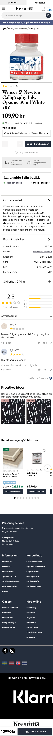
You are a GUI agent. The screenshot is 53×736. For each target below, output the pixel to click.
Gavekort (30, 637)
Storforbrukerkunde (10, 581)
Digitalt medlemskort (35, 566)
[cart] (48, 9)
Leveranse (30, 612)
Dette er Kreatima (10, 607)
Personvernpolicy (9, 586)
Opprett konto (32, 571)
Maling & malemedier (17, 28)
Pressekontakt (8, 627)
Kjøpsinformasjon (34, 632)
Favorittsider (8, 571)
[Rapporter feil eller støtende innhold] (51, 342)
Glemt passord (32, 576)
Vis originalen (31, 365)
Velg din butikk (14, 182)
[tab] (9, 82)
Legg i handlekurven (38, 143)
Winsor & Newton (42, 251)
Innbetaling (31, 607)
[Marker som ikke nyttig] (45, 369)
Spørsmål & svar (9, 576)
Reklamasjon (32, 627)
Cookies (5, 591)
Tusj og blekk (35, 28)
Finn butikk (7, 566)
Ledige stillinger (9, 622)
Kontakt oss (7, 561)
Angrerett (30, 617)
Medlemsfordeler (33, 586)
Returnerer (31, 622)
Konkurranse (7, 617)
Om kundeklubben (34, 561)
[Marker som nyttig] (39, 342)
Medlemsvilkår (32, 581)
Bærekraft (6, 612)
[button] (5, 144)
